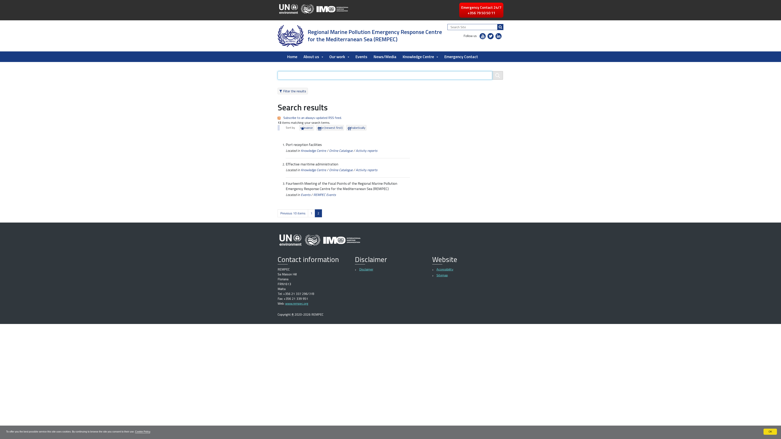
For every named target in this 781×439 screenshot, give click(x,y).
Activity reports (366, 150)
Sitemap (442, 275)
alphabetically (356, 127)
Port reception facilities (304, 144)
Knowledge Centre (313, 150)
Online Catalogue (341, 150)
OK (770, 431)
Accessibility (444, 269)
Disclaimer (366, 269)
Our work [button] (337, 56)
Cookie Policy (142, 431)
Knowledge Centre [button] (418, 56)
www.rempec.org (296, 303)
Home (292, 56)
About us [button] (311, 56)
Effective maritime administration (312, 164)
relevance (306, 127)
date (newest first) (330, 127)
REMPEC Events (324, 194)
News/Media (384, 56)
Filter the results (294, 91)
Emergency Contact (461, 56)
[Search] (500, 27)
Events (361, 56)
